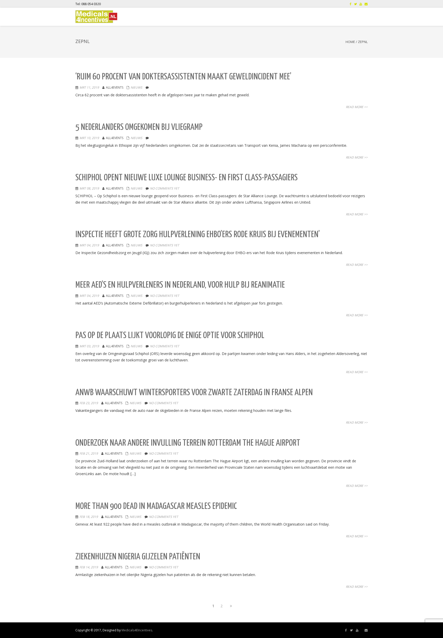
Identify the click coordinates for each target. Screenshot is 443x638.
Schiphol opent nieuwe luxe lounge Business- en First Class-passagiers (186, 178)
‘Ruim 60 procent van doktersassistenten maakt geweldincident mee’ (183, 77)
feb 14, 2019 (88, 567)
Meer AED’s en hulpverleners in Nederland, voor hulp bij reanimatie (180, 285)
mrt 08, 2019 (89, 188)
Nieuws (136, 87)
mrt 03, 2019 (89, 346)
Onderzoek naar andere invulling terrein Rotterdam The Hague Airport (187, 443)
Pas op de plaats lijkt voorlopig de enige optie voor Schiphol (169, 335)
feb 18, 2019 (88, 517)
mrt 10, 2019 (89, 138)
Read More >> (357, 107)
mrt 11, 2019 (89, 87)
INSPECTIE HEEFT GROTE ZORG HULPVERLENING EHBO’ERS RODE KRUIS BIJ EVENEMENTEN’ (197, 235)
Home (350, 41)
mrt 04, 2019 (89, 245)
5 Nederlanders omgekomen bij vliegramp (139, 127)
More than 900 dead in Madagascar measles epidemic (156, 506)
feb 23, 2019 (88, 403)
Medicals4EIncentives (137, 630)
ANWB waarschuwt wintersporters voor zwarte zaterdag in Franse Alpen (194, 393)
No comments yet (164, 188)
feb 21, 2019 (88, 453)
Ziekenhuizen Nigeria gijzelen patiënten (137, 557)
